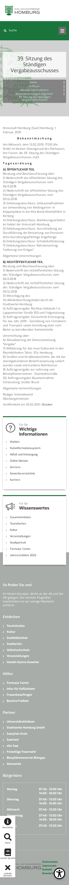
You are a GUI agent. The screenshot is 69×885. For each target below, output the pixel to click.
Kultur (13, 530)
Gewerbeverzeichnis (22, 473)
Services (15, 467)
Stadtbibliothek (17, 638)
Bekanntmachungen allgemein (34, 94)
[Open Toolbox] (59, 873)
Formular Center (20, 549)
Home (33, 82)
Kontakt (47, 869)
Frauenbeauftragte (19, 695)
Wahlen (15, 442)
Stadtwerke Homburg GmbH (26, 728)
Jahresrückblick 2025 (23, 555)
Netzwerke (14, 764)
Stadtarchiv (14, 644)
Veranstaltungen (20, 536)
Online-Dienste (19, 461)
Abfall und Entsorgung (24, 454)
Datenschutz (50, 862)
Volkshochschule (18, 650)
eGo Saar (13, 746)
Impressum (49, 866)
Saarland (13, 740)
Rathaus (34, 86)
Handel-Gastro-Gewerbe (23, 662)
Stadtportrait (18, 542)
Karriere (15, 480)
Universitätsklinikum (21, 722)
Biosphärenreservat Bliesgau (26, 758)
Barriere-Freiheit (18, 701)
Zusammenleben (20, 517)
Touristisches (18, 523)
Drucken (47, 404)
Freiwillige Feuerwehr (21, 752)
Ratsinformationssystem (25, 448)
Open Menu (62, 31)
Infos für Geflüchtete (21, 689)
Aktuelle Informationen (34, 90)
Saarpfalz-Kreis (17, 734)
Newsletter (49, 873)
